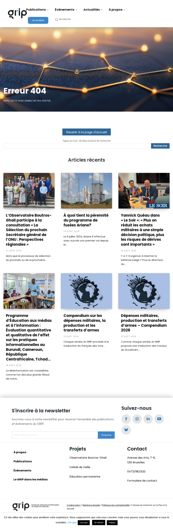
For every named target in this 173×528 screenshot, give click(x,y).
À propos (20, 452)
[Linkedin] (148, 419)
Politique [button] (112, 523)
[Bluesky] (126, 430)
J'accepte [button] (84, 523)
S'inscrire (106, 434)
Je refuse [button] (98, 522)
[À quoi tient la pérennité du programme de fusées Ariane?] (86, 191)
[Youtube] (159, 419)
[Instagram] (137, 419)
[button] (64, 19)
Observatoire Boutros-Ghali (87, 458)
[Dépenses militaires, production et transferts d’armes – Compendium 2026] (144, 291)
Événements (22, 470)
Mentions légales (91, 505)
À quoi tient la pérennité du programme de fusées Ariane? (86, 220)
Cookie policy (74, 505)
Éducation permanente (84, 477)
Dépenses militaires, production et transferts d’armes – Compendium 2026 (144, 323)
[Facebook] (126, 419)
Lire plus (72, 522)
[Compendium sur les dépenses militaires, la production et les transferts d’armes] (86, 291)
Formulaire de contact (142, 481)
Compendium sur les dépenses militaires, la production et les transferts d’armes (85, 323)
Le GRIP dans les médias (31, 479)
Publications (23, 461)
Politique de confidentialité (115, 505)
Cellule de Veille (79, 467)
